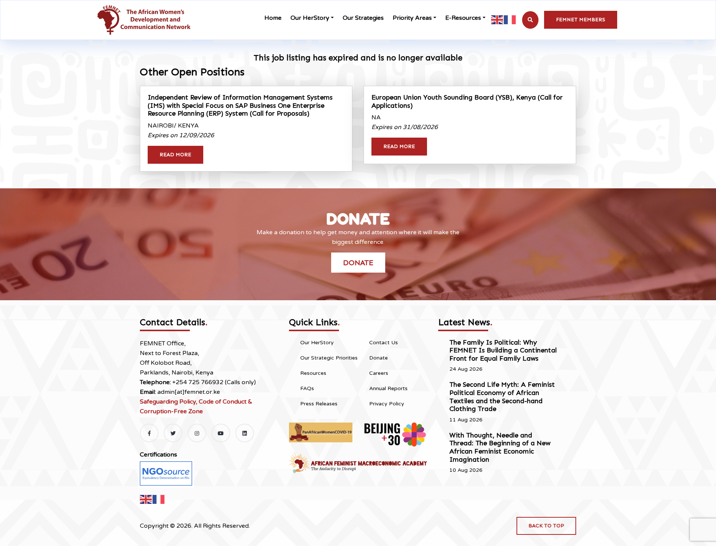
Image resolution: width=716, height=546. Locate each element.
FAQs (307, 388)
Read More (175, 154)
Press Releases (318, 404)
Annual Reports (388, 388)
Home (273, 18)
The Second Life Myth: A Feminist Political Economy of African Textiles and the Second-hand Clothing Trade (502, 396)
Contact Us (383, 342)
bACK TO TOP (546, 526)
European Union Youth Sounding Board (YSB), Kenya (467, 101)
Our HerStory (310, 18)
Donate (358, 262)
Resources (313, 373)
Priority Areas (412, 18)
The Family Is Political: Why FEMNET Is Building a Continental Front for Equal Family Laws (503, 350)
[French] (510, 19)
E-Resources (463, 18)
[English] (497, 19)
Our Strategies (363, 18)
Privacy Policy (386, 404)
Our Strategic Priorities (329, 358)
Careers (378, 373)
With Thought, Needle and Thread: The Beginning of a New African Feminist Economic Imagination (499, 447)
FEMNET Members (580, 19)
